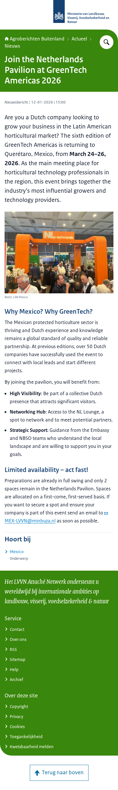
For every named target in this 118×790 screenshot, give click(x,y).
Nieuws (12, 46)
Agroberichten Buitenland (37, 39)
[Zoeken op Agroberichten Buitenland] (106, 42)
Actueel (79, 39)
